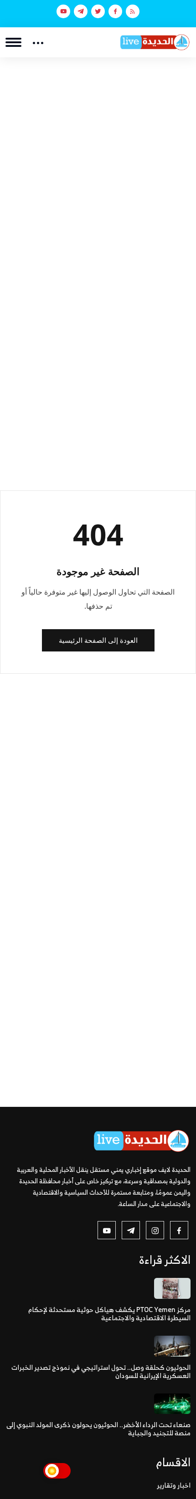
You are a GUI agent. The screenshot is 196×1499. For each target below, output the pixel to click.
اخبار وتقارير (174, 1485)
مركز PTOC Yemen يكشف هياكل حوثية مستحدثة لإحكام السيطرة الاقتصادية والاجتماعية (109, 1313)
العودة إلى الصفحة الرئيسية (98, 640)
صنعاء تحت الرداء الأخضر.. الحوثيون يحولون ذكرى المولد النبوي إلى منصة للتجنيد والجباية (98, 1428)
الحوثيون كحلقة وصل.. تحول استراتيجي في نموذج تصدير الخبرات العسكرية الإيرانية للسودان (101, 1371)
